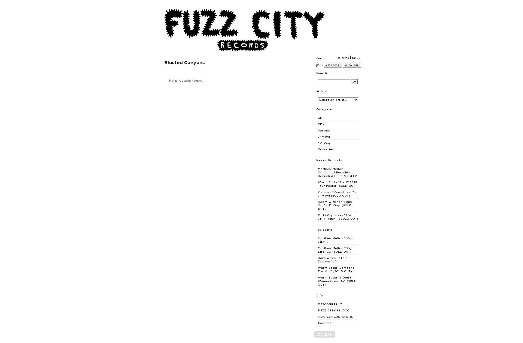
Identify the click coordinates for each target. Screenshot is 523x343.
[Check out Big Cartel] (324, 334)
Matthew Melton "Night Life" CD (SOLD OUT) (336, 249)
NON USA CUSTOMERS (335, 316)
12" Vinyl (325, 143)
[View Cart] (333, 65)
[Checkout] (352, 65)
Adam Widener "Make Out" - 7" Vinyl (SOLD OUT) (335, 205)
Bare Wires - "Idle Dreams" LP (332, 259)
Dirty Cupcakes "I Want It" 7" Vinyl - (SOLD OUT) (338, 216)
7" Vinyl (324, 137)
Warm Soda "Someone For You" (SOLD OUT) (336, 269)
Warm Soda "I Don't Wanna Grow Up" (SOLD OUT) (337, 281)
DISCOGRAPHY (330, 304)
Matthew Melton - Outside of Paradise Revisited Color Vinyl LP (337, 172)
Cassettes (326, 149)
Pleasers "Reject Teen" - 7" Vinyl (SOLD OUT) (337, 193)
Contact (324, 323)
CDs (321, 124)
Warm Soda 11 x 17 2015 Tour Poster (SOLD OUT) (337, 184)
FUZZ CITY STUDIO (333, 310)
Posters (324, 130)
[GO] (354, 81)
